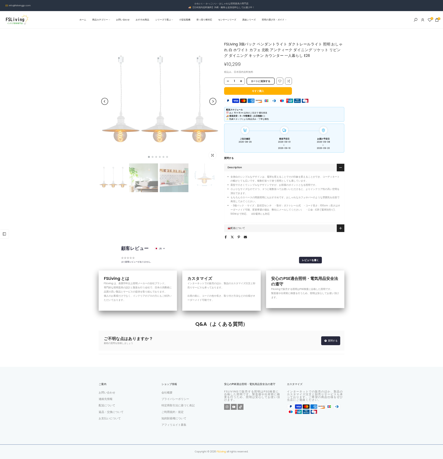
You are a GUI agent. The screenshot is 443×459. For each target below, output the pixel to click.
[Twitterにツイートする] (232, 237)
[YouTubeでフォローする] (234, 407)
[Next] (212, 101)
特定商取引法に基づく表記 (178, 405)
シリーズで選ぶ (163, 19)
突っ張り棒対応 (204, 19)
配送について (107, 405)
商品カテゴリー (100, 19)
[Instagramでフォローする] (227, 407)
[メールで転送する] (245, 237)
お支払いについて (110, 418)
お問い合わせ (123, 19)
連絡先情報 (105, 399)
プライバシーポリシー (175, 399)
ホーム (82, 19)
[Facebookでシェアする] (225, 237)
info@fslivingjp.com (20, 5)
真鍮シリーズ (249, 19)
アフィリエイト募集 (173, 425)
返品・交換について (111, 412)
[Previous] (104, 101)
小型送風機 (184, 19)
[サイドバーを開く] (4, 234)
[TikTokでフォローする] (240, 407)
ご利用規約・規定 (172, 412)
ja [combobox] (160, 248)
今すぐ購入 (258, 91)
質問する (229, 158)
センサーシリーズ (227, 19)
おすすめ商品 (142, 19)
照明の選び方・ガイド (273, 19)
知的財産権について (173, 418)
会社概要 (167, 393)
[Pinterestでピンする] (238, 237)
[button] (310, 260)
